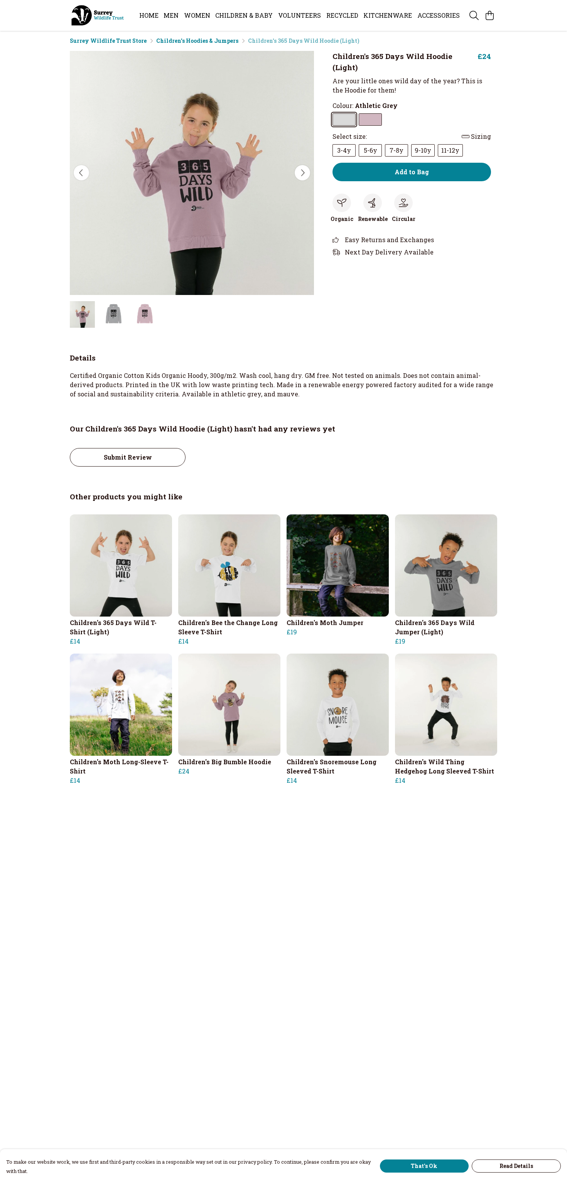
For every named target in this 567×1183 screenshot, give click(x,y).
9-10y (423, 150)
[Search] (474, 15)
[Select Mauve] (370, 119)
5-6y (370, 150)
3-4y (344, 150)
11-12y (450, 150)
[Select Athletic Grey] (344, 119)
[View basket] (489, 15)
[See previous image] (81, 172)
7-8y (396, 150)
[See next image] (302, 172)
